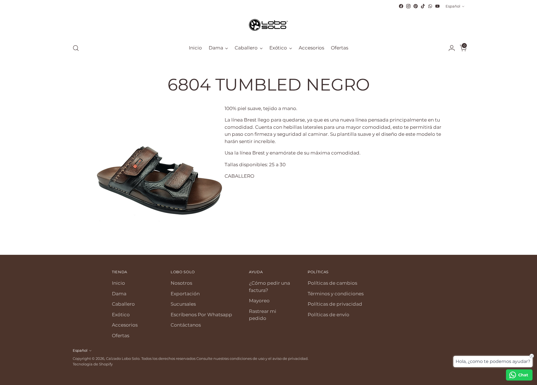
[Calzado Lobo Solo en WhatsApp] (430, 6)
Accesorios (125, 325)
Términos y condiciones (336, 293)
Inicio (118, 283)
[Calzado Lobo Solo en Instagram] (408, 6)
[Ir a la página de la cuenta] (449, 48)
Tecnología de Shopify (93, 364)
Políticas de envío (328, 314)
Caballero (123, 304)
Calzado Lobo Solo (123, 358)
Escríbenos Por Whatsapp (201, 314)
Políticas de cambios (332, 283)
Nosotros (181, 283)
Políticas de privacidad (335, 304)
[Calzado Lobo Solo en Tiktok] (422, 6)
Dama (119, 293)
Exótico (121, 314)
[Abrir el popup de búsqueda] (75, 48)
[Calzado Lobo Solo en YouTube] (437, 6)
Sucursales (183, 304)
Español (453, 6)
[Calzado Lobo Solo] (268, 24)
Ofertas (120, 335)
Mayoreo (259, 300)
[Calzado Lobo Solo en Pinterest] (415, 6)
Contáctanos (186, 325)
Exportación (185, 293)
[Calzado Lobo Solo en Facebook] (401, 6)
